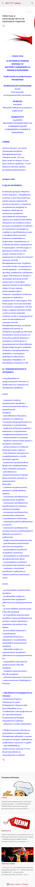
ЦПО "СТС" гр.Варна (13, 3)
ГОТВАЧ (4, 797)
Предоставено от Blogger (18, 884)
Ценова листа (6, 830)
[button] (3, 26)
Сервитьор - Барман (8, 863)
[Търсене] (32, 3)
